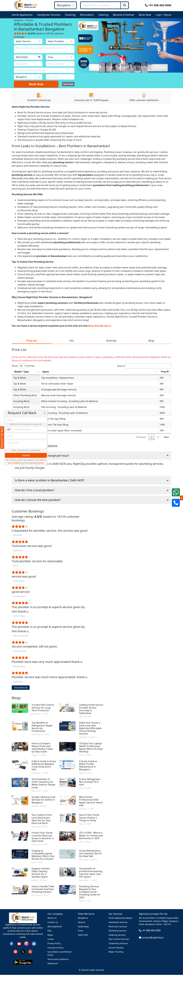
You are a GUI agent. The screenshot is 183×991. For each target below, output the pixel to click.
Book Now (36, 84)
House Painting (116, 947)
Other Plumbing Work (25, 395)
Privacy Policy (54, 943)
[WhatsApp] (176, 492)
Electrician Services (118, 926)
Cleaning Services (117, 935)
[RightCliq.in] (26, 5)
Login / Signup (163, 14)
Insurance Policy (55, 947)
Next (166, 437)
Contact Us (52, 922)
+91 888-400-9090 (159, 5)
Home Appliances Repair (120, 918)
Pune (80, 930)
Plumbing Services (117, 930)
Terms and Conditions (58, 959)
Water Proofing (116, 951)
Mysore (81, 922)
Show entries (23, 365)
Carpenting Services (118, 943)
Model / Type (21, 371)
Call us (107, 325)
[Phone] (176, 503)
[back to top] (176, 978)
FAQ (49, 930)
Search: (121, 365)
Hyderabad (83, 926)
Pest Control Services (119, 939)
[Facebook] (12, 943)
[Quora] (30, 951)
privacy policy (37, 462)
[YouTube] (19, 943)
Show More (19, 687)
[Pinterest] (15, 951)
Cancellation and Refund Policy (59, 953)
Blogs (50, 935)
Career (50, 939)
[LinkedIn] (34, 943)
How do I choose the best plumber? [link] (38, 500)
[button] (23, 15)
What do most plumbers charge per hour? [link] (42, 455)
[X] (23, 951)
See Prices (68, 84)
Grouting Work (21, 401)
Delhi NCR (83, 935)
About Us (51, 918)
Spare (45, 371)
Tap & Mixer (19, 377)
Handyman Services (118, 922)
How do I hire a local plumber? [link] (34, 490)
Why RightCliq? (54, 926)
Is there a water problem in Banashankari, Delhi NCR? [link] (49, 480)
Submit (26, 455)
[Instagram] (26, 943)
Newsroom (52, 963)
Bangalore (83, 918)
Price (164, 371)
